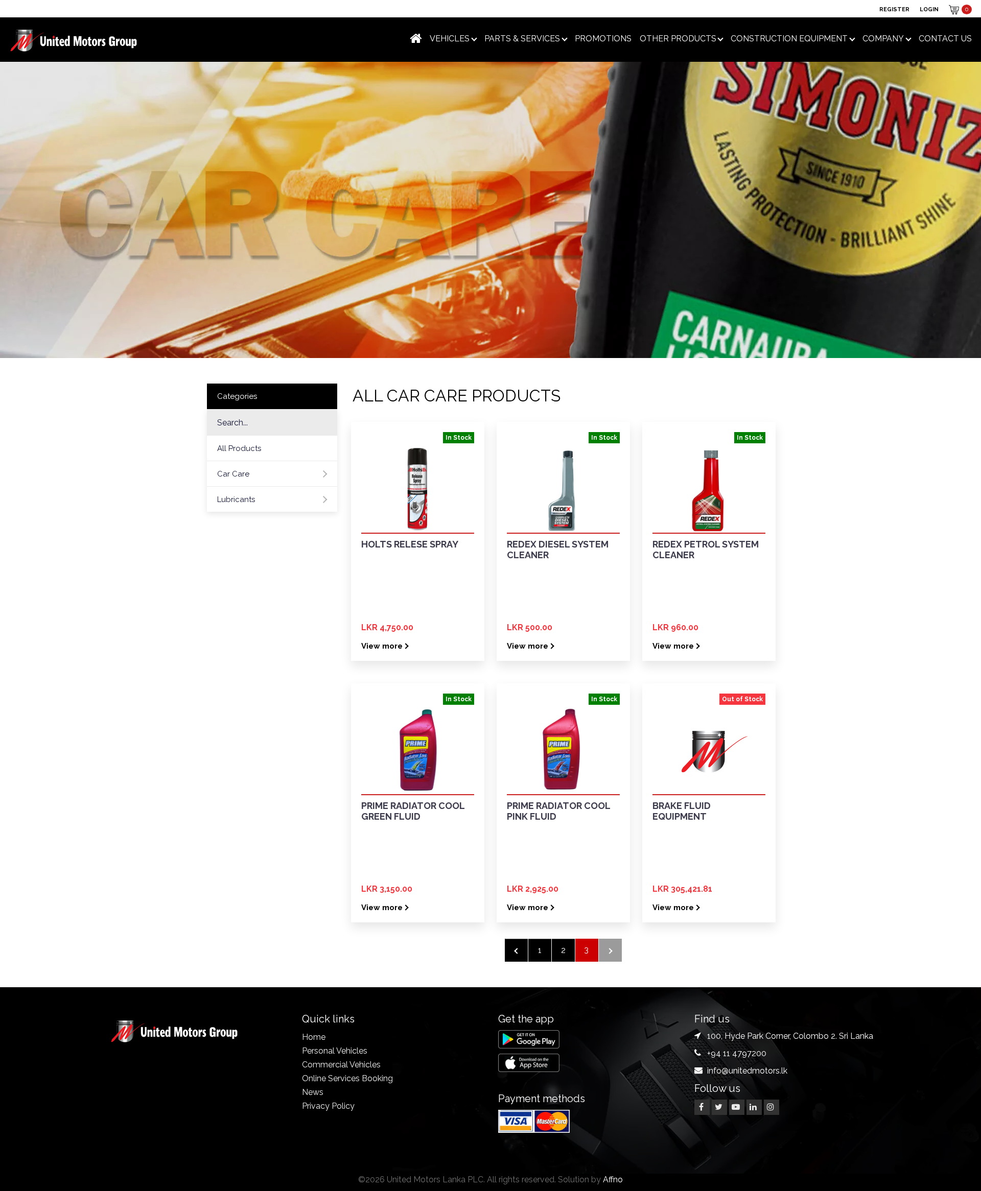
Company (883, 38)
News (312, 1092)
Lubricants (236, 499)
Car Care (233, 474)
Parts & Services (522, 38)
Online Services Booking (347, 1078)
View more (382, 646)
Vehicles (450, 38)
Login (929, 9)
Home (313, 1037)
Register (894, 9)
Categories (237, 396)
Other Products (678, 38)
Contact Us (945, 38)
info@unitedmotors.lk (747, 1071)
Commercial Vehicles (341, 1064)
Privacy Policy (328, 1106)
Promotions (603, 38)
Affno (613, 1179)
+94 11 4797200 (736, 1053)
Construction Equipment (789, 38)
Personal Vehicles (334, 1051)
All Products (239, 448)
